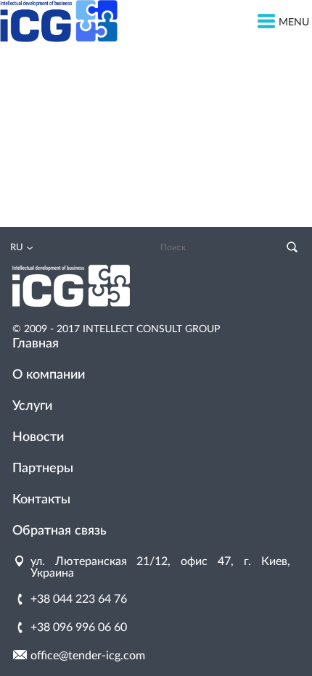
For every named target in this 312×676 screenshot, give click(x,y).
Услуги (32, 406)
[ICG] (59, 38)
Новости (38, 437)
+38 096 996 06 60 (78, 627)
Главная (35, 343)
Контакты (41, 499)
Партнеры (42, 468)
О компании (48, 375)
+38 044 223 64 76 (78, 599)
